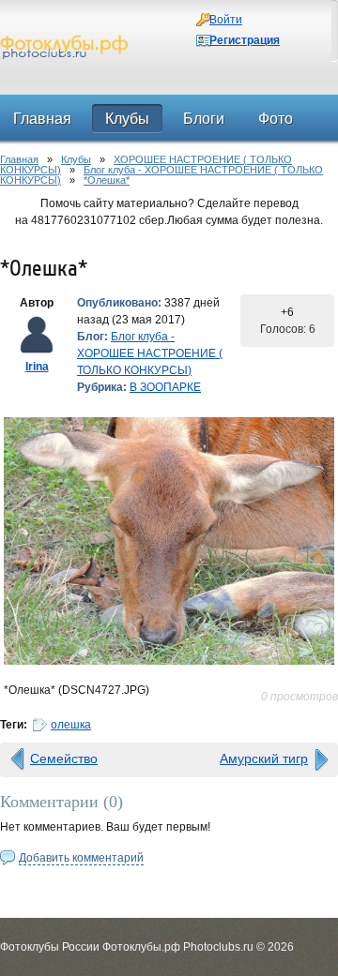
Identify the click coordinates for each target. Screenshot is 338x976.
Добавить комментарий (81, 857)
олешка (71, 724)
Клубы (76, 159)
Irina (37, 366)
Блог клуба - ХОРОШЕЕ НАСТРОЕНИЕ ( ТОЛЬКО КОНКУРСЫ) (161, 175)
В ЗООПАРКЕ (165, 387)
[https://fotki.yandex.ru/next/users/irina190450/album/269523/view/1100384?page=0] (169, 541)
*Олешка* (107, 180)
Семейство (64, 758)
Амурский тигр (264, 758)
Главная (19, 159)
